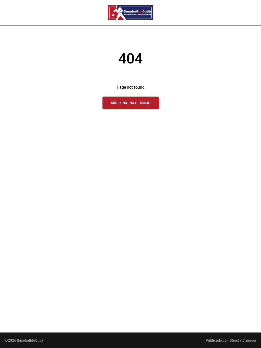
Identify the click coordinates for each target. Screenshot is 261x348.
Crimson (249, 340)
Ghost (234, 340)
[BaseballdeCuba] (130, 12)
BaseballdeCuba (30, 340)
